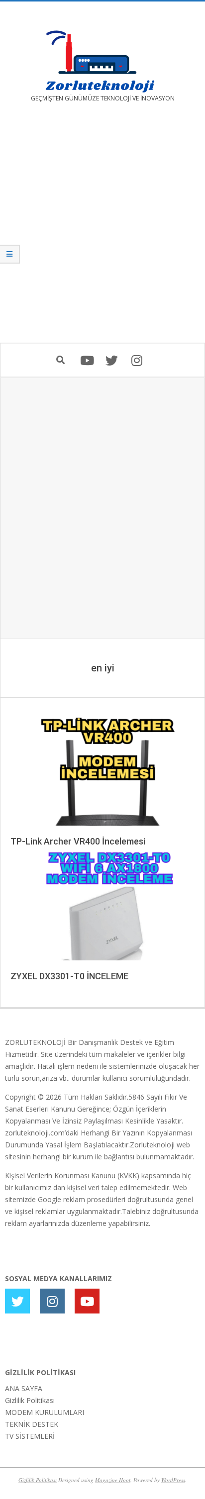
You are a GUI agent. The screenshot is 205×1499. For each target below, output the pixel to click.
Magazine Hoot (112, 1480)
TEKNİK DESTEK (31, 1424)
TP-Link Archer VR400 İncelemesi (77, 841)
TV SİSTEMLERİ (30, 1436)
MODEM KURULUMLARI (44, 1412)
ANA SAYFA (23, 1388)
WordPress (173, 1480)
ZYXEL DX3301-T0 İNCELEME (69, 976)
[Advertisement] (102, 229)
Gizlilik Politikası (30, 1400)
